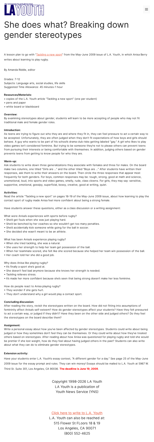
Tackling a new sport (49, 54)
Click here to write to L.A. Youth (77, 413)
